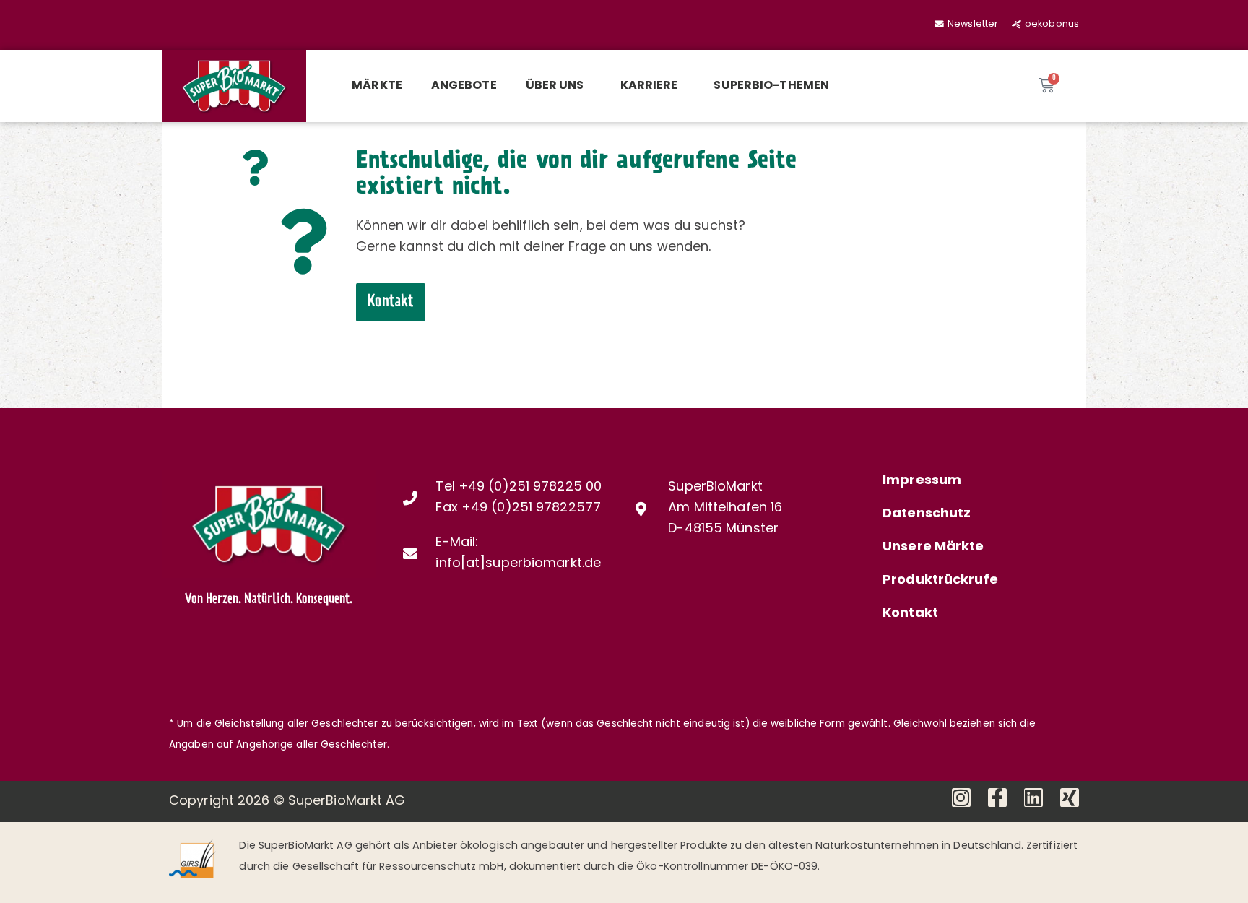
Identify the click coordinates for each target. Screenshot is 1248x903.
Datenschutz (927, 514)
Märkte (377, 86)
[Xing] (1069, 797)
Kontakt (910, 614)
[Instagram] (961, 797)
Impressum (922, 481)
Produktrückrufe (940, 580)
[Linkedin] (1033, 797)
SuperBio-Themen (771, 86)
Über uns (555, 86)
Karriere (649, 86)
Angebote (464, 86)
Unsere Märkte (933, 547)
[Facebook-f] (997, 797)
